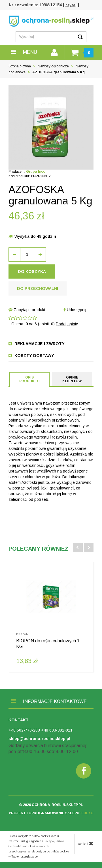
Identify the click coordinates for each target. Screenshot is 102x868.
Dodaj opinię (67, 324)
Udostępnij (76, 309)
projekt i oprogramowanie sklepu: (51, 813)
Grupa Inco (35, 172)
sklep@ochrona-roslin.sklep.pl (39, 738)
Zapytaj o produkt (28, 309)
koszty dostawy (33, 355)
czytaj (70, 5)
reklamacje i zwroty (39, 343)
